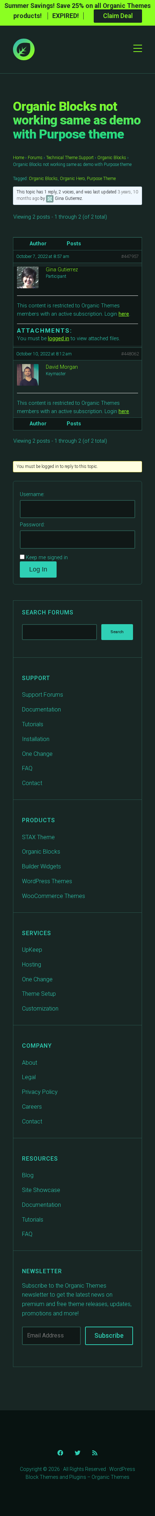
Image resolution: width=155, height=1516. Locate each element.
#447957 (130, 256)
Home (18, 157)
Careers (32, 1106)
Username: (32, 494)
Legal (29, 1077)
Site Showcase (41, 1190)
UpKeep (32, 949)
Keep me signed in (47, 558)
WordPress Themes (47, 881)
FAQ (27, 768)
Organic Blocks (111, 157)
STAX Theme (38, 837)
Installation (35, 739)
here (124, 314)
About (29, 1062)
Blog (28, 1175)
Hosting (31, 964)
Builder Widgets (41, 866)
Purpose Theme (101, 178)
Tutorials (32, 724)
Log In (38, 569)
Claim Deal (118, 15)
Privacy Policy (40, 1091)
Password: (32, 525)
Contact (32, 783)
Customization (40, 1008)
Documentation (41, 709)
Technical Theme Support (70, 157)
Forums (35, 157)
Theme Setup (39, 993)
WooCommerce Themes (53, 896)
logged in (58, 339)
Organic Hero (72, 178)
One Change (37, 753)
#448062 (130, 353)
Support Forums (42, 694)
